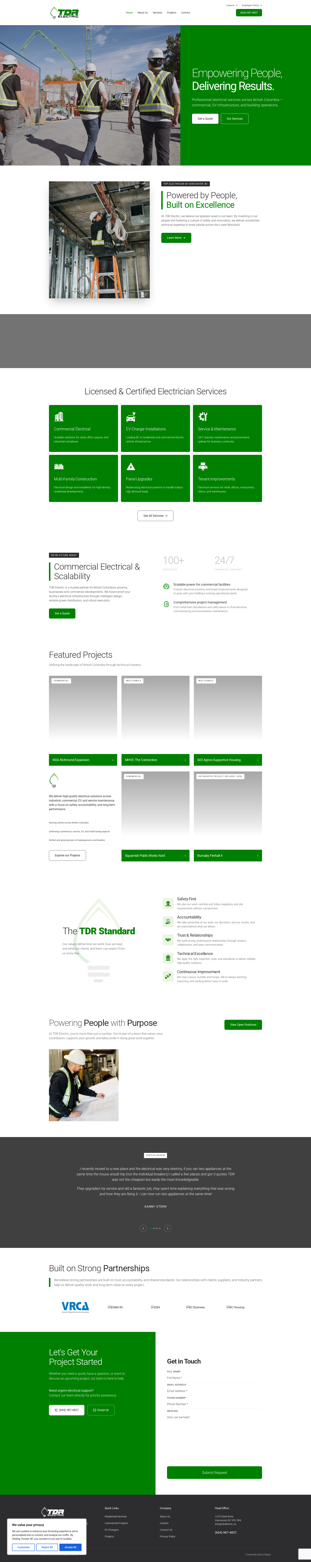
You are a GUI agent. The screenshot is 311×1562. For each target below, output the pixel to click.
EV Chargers (112, 1529)
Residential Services (116, 1516)
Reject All (47, 1547)
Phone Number (176, 1397)
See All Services (155, 515)
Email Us (103, 1410)
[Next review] (167, 1228)
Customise (23, 1547)
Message (172, 1411)
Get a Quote (205, 118)
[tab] (151, 1228)
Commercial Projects (116, 1523)
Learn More (176, 237)
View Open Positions (243, 1024)
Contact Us (166, 1529)
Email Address (177, 1384)
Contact (185, 12)
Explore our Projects (67, 855)
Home (129, 12)
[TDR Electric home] (64, 12)
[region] (46, 1537)
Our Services (235, 118)
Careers (164, 1523)
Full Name (174, 1371)
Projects (171, 12)
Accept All (70, 1547)
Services (157, 12)
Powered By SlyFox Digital (258, 1554)
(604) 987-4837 (249, 12)
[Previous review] (143, 1228)
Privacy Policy (167, 1536)
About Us (143, 12)
